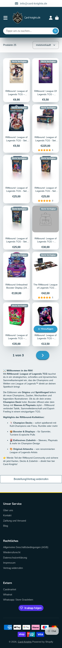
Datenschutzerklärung (15, 557)
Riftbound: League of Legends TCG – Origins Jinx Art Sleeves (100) (45, 324)
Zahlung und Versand (14, 520)
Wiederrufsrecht (11, 552)
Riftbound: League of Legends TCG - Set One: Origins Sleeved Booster (16, 128)
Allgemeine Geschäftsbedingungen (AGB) (25, 547)
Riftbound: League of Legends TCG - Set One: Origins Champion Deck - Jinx (16, 179)
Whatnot (7, 594)
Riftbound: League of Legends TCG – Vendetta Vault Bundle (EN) (16, 324)
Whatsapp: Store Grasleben (18, 599)
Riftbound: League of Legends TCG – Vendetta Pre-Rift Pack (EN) (45, 227)
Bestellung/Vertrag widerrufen (31, 479)
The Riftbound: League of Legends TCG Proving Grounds (45, 276)
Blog (5, 525)
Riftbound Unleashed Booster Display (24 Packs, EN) (16, 276)
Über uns (8, 510)
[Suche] (55, 31)
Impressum (9, 562)
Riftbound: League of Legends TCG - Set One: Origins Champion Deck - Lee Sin (45, 179)
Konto (51, 18)
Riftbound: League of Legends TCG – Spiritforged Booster (16, 80)
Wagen (57, 18)
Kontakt (7, 515)
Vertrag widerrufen (13, 568)
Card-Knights (25, 641)
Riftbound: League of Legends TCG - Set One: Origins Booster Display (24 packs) (45, 128)
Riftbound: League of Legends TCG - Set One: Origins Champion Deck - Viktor (16, 227)
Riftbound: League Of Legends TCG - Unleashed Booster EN (45, 80)
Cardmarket (9, 589)
